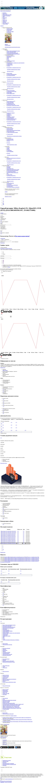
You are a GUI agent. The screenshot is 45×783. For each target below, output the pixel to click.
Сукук (8, 59)
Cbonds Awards (10, 64)
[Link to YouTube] (3, 751)
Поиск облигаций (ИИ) (7, 14)
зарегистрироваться (9, 778)
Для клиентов (5, 698)
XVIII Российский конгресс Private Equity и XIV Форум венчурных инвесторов (17, 721)
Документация (10, 186)
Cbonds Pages (9, 63)
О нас (4, 699)
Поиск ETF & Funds (10, 90)
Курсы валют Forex (10, 131)
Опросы (8, 65)
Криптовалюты (10, 129)
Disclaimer (4, 765)
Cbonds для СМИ (10, 31)
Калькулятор (5, 712)
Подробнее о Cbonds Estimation (6, 248)
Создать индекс (5, 677)
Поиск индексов (10, 128)
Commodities (9, 150)
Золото (4, 18)
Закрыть (2, 25)
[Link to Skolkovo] (6, 758)
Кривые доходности (6, 15)
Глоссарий (9, 32)
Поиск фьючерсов (11, 101)
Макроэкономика (10, 139)
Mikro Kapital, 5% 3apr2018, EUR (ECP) (8, 537)
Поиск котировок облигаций (12, 52)
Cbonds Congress (13, 715)
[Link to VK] (3, 752)
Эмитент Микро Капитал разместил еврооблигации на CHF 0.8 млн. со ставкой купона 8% (21, 559)
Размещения (9, 114)
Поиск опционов (10, 102)
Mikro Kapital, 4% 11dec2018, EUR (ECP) (8, 531)
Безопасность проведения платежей (9, 700)
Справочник (2, 238)
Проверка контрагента (11, 175)
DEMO (6, 191)
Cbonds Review (5, 691)
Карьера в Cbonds (6, 702)
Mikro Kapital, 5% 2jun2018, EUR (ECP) (8, 535)
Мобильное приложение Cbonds (13, 169)
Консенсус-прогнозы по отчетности (13, 158)
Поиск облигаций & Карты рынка (9, 625)
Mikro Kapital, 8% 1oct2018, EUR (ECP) (8, 539)
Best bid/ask (5, 17)
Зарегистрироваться (7, 10)
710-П (4, 666)
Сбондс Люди (5, 23)
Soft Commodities (10, 151)
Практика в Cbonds (6, 701)
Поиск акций (9, 73)
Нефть (8, 148)
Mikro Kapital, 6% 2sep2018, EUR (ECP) (8, 541)
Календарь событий (10, 112)
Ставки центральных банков (12, 132)
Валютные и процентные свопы (13, 105)
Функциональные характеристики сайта (10, 704)
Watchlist (4, 21)
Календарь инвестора (11, 119)
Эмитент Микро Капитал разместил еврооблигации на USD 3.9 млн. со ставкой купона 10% (21, 560)
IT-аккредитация (6, 709)
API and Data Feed (10, 183)
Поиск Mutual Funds (10, 93)
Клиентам (4, 762)
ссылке (9, 267)
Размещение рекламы (7, 760)
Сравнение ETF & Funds (11, 91)
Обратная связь (5, 761)
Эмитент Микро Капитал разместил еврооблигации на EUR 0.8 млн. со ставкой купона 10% (21, 558)
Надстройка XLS (6, 22)
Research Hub (9, 29)
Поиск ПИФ (9, 92)
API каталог (9, 184)
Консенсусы (5, 13)
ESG (8, 58)
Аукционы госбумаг (11, 116)
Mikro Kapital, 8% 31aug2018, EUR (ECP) (8, 543)
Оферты (8, 115)
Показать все (2, 367)
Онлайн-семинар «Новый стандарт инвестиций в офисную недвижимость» (17, 717)
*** (1, 220)
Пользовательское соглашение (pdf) (9, 764)
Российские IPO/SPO (11, 75)
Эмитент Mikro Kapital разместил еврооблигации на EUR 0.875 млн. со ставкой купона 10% (21, 557)
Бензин (8, 149)
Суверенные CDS (10, 103)
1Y (3, 262)
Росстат (8, 140)
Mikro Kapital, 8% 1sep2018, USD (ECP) (8, 540)
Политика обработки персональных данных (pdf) (12, 708)
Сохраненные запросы (11, 171)
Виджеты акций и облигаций (12, 172)
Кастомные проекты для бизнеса (13, 187)
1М (3, 260)
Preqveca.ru (5, 743)
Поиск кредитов (10, 82)
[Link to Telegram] (3, 750)
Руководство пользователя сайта (9, 703)
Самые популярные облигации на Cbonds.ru (11, 639)
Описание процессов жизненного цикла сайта (11, 705)
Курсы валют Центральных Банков (13, 130)
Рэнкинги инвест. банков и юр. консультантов (15, 62)
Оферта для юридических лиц (8, 707)
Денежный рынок (10, 117)
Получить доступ (3, 463)
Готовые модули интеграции (12, 185)
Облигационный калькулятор (12, 170)
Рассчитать (2, 242)
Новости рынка (10, 28)
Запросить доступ (8, 196)
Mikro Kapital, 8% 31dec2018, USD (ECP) (8, 532)
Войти (1, 10)
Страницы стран (10, 138)
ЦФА (4, 16)
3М (3, 261)
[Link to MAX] (3, 754)
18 (3, 549)
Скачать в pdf (20, 704)
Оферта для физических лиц (8, 706)
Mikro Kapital (5, 370)
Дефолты (8, 113)
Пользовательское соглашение (8, 763)
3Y (3, 263)
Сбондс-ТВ (5, 20)
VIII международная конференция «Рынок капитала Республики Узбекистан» (17, 719)
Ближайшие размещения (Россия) (13, 53)
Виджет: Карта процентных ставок (9, 682)
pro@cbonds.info (3, 737)
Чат (7, 173)
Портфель (4, 12)
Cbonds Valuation (6, 631)
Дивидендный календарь (11, 74)
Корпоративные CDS (11, 104)
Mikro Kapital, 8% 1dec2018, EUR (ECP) (8, 533)
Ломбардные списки (11, 60)
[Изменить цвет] (2, 356)
